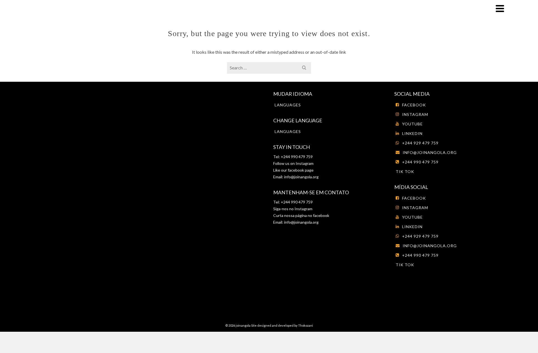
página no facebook (311, 215)
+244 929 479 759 (420, 143)
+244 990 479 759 (420, 162)
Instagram (304, 163)
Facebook (414, 104)
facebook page (301, 170)
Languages (288, 104)
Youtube (412, 123)
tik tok (405, 171)
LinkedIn (412, 133)
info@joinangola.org (301, 176)
